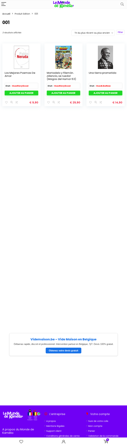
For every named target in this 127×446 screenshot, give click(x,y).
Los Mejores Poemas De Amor (20, 74)
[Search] (122, 4)
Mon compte (95, 426)
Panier (91, 431)
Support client (53, 431)
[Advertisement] (63, 380)
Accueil (6, 13)
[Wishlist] (21, 442)
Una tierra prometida (102, 73)
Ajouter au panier (21, 93)
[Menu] (3, 4)
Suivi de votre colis (98, 421)
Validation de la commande (103, 435)
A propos (51, 421)
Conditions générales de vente (63, 435)
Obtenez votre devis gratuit (63, 350)
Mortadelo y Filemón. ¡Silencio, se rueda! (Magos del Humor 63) (61, 76)
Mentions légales (55, 426)
